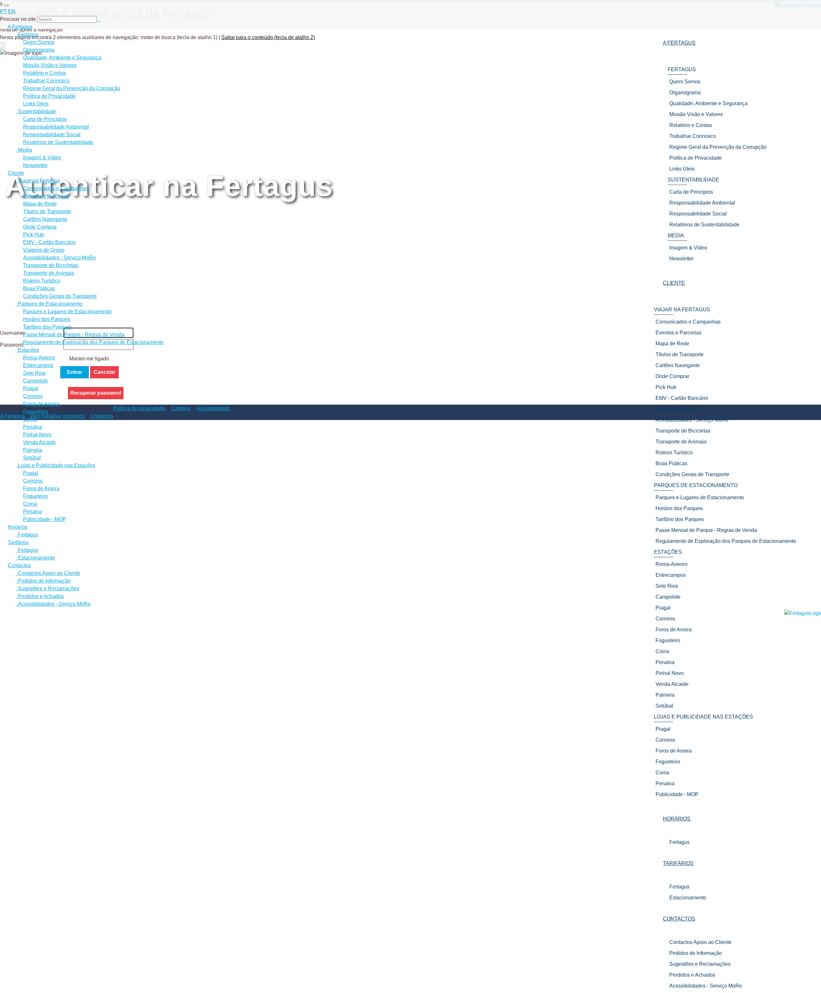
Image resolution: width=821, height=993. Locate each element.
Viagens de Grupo (43, 250)
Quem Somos (38, 42)
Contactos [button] (679, 918)
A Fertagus (20, 26)
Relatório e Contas (44, 73)
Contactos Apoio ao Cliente (700, 942)
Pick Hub (33, 234)
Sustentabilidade (35, 111)
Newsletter (35, 165)
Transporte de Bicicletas (50, 265)
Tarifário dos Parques (47, 327)
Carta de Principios (45, 119)
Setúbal (32, 457)
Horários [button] (676, 818)
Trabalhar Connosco (46, 80)
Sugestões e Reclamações (700, 964)
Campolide (35, 380)
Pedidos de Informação (695, 953)
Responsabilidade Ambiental (56, 127)
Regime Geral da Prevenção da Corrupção (71, 88)
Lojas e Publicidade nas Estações (55, 465)
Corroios (33, 396)
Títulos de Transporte (47, 211)
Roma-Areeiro (39, 357)
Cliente (16, 173)
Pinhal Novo (37, 434)
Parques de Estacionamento (48, 304)
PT (3, 11)
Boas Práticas (39, 288)
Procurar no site (18, 19)
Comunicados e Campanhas (55, 188)
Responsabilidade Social (51, 134)
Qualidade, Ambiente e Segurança (62, 57)
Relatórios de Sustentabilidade (58, 142)
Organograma (39, 50)
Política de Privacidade (49, 96)
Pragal (30, 388)
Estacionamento (687, 897)
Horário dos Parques (46, 319)
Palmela (32, 450)
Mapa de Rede (40, 203)
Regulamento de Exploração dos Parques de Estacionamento (93, 342)
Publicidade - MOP (44, 519)
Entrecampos (38, 365)
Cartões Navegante (45, 219)
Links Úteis (35, 103)
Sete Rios (34, 373)
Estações (27, 350)
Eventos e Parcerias (46, 196)
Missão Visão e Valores (50, 65)
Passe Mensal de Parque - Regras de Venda (73, 334)
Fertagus (679, 842)
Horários (17, 527)
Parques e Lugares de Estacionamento (67, 311)
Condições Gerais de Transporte (60, 296)
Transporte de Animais (48, 273)
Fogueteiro (35, 411)
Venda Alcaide (39, 442)
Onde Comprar (40, 227)
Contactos (19, 565)
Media (23, 150)
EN (11, 11)
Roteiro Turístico (41, 280)
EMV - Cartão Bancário (49, 242)
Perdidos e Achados (692, 975)
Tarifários (18, 542)
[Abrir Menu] (6, 5)
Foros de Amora (41, 404)
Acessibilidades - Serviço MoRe (705, 986)
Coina (30, 419)
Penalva (32, 427)
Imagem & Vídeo (42, 157)
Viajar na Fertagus (37, 180)
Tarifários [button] (678, 863)
